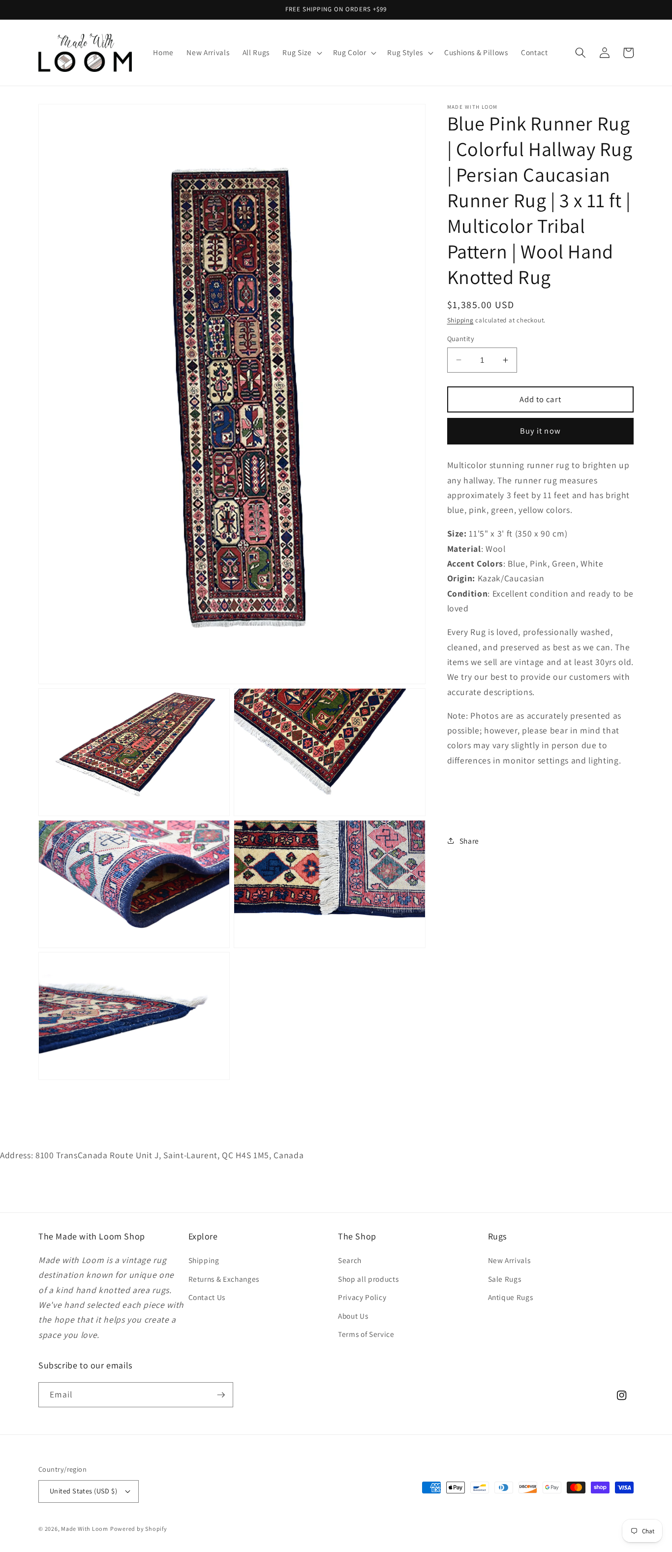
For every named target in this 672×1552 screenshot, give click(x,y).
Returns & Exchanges (224, 1279)
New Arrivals (509, 1260)
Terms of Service (366, 1334)
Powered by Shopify (138, 1528)
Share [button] (469, 840)
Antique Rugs (510, 1297)
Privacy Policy (362, 1297)
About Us (353, 1316)
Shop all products (368, 1279)
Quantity (461, 338)
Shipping (460, 320)
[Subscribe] (221, 1395)
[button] (301, 52)
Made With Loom (84, 1528)
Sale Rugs (504, 1279)
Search (350, 1260)
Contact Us (207, 1297)
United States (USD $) (83, 1490)
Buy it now (540, 430)
